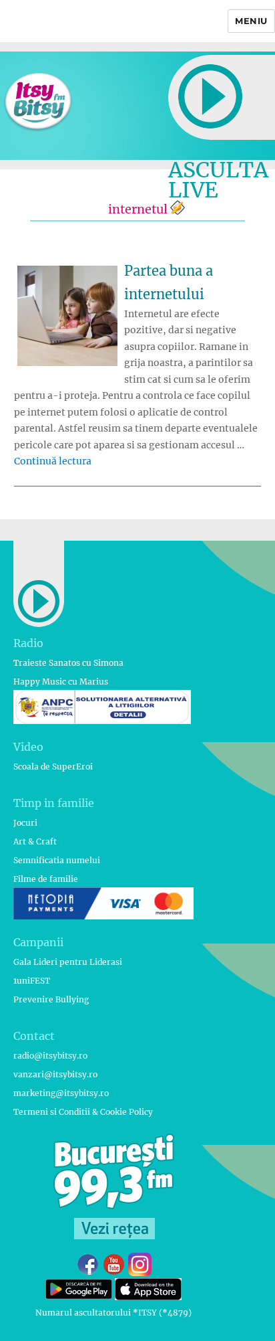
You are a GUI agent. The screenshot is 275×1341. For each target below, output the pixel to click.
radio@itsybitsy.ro (50, 1056)
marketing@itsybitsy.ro (61, 1093)
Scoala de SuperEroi (53, 767)
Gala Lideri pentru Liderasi (67, 962)
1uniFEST (31, 981)
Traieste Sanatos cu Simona (68, 663)
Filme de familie (45, 879)
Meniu (251, 20)
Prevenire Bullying (51, 999)
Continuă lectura (52, 461)
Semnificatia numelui (56, 860)
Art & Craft (35, 841)
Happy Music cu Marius (60, 682)
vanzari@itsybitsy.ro (55, 1074)
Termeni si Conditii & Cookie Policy (83, 1112)
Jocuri (25, 823)
